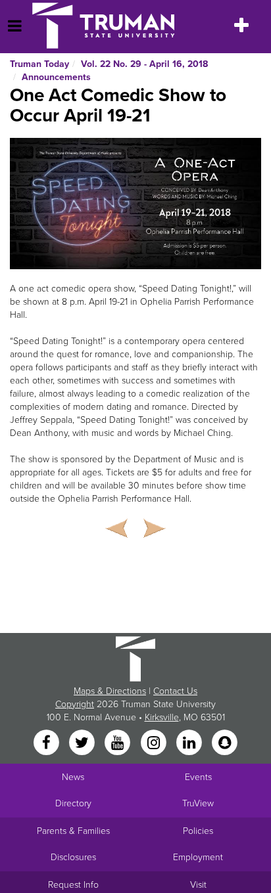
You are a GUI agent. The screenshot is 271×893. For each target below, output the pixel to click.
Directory (73, 803)
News (73, 777)
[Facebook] (47, 743)
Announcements (56, 77)
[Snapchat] (225, 743)
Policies (198, 831)
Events (198, 777)
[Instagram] (154, 743)
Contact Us (175, 691)
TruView (198, 803)
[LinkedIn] (190, 743)
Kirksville (162, 717)
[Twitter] (83, 743)
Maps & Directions (110, 691)
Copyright (74, 704)
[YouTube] (119, 743)
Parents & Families (73, 831)
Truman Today (39, 64)
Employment (198, 857)
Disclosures (73, 857)
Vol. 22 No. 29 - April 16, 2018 (144, 64)
